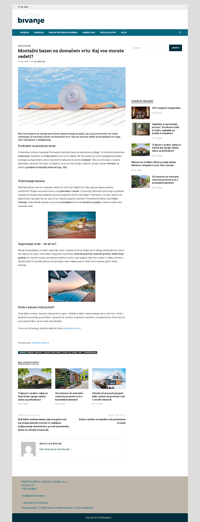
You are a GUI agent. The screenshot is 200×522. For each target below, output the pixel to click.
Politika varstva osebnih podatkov (56, 507)
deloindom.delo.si (72, 328)
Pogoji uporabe (29, 507)
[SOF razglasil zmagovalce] (140, 108)
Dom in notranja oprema (63, 32)
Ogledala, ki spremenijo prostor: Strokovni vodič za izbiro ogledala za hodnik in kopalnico (165, 129)
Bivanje (24, 32)
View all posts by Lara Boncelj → (55, 449)
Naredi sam (88, 32)
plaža (47, 353)
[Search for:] (156, 48)
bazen (30, 353)
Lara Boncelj (39, 61)
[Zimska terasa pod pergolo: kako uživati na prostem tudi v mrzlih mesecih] (109, 389)
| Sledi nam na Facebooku (35, 502)
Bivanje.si (106, 517)
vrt (80, 353)
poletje (67, 353)
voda (74, 353)
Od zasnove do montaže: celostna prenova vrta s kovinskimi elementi (69, 396)
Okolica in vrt (108, 32)
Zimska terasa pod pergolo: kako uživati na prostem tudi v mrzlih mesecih (108, 396)
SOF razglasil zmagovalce (166, 108)
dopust (38, 353)
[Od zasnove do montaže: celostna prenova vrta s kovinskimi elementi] (72, 389)
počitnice (56, 353)
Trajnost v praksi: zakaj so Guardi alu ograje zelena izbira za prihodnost (33, 396)
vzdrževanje (90, 353)
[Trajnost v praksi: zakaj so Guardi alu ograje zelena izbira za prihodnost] (34, 389)
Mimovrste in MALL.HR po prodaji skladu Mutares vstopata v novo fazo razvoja (153, 164)
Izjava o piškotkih (84, 507)
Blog (124, 32)
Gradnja (39, 32)
